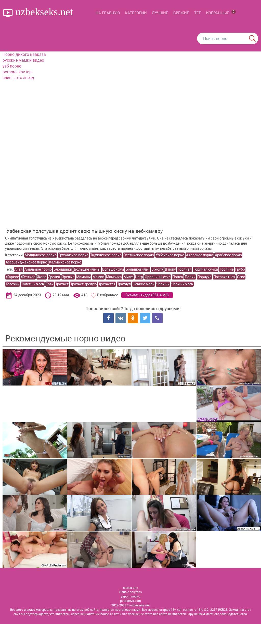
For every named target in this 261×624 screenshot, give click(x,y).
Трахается (106, 284)
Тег (197, 13)
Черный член (182, 284)
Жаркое (12, 277)
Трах (50, 284)
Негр (139, 277)
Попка (177, 277)
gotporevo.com (130, 601)
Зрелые (68, 277)
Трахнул (124, 284)
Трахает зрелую (83, 284)
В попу (170, 269)
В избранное (107, 295)
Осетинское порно (138, 255)
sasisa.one (130, 588)
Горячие (226, 269)
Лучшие (160, 13)
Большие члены (87, 269)
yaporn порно (130, 596)
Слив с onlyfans (130, 592)
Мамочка (114, 277)
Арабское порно (228, 255)
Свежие (181, 13)
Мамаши (83, 277)
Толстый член (32, 284)
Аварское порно (199, 255)
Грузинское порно (73, 255)
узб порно (12, 66)
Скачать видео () (147, 295)
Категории (136, 13)
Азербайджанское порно (26, 262)
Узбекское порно (170, 255)
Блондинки (63, 269)
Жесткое (28, 277)
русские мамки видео (23, 60)
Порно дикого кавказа (24, 54)
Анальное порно (38, 269)
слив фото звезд (18, 77)
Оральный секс (158, 277)
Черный (162, 284)
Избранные (220, 12)
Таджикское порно (106, 255)
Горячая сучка (205, 269)
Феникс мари (143, 284)
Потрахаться (224, 277)
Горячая (185, 269)
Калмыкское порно (65, 262)
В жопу (157, 269)
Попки (190, 277)
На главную (108, 13)
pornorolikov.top (17, 72)
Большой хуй (113, 269)
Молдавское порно (41, 255)
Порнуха (204, 277)
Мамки (98, 277)
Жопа (41, 277)
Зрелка (54, 277)
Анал (18, 269)
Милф (128, 277)
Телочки (12, 284)
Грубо (240, 269)
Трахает (62, 284)
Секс (241, 277)
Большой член (138, 269)
